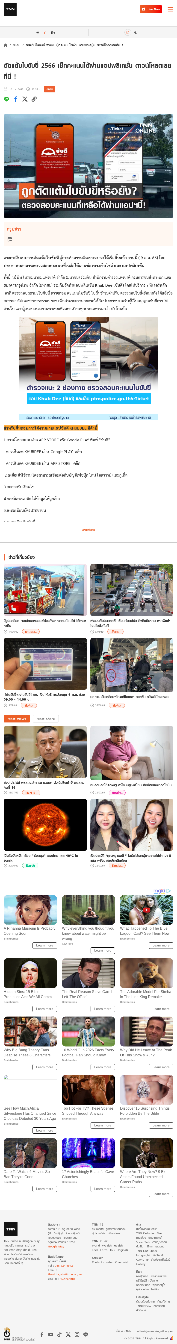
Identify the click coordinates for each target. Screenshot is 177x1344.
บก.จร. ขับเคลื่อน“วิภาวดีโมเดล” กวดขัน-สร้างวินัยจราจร (129, 697)
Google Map (56, 1246)
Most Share (46, 719)
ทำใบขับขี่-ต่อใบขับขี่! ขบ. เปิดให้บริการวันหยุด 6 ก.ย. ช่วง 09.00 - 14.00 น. (44, 697)
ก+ (53, 32)
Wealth (107, 1245)
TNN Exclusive (145, 1233)
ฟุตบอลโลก (142, 1289)
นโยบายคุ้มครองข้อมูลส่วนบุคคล (155, 1331)
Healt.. (117, 792)
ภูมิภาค (149, 1246)
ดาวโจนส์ (158, 1255)
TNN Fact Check (146, 1251)
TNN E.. (31, 792)
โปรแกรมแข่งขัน (159, 1276)
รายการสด (97, 1229)
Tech (95, 1250)
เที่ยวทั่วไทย (163, 1301)
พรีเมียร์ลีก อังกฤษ (147, 1280)
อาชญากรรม (159, 1242)
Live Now (154, 9)
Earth (30, 865)
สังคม (16, 45)
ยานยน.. (31, 631)
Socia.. (117, 865)
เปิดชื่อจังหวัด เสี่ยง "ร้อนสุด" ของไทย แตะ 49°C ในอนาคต (41, 858)
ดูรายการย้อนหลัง (116, 1229)
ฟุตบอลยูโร (159, 1285)
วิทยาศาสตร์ (155, 1237)
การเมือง (141, 1237)
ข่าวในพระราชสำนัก (146, 1229)
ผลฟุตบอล (142, 1276)
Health (118, 1245)
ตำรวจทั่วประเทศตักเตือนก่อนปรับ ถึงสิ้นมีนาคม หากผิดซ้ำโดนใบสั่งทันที (130, 623)
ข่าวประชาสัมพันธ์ (160, 1259)
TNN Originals (119, 1250)
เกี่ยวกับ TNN (123, 1331)
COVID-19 (142, 1259)
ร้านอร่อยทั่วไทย (145, 1301)
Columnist (121, 1262)
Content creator (102, 1262)
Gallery (140, 1264)
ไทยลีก (155, 1289)
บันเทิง (139, 1246)
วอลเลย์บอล (143, 1285)
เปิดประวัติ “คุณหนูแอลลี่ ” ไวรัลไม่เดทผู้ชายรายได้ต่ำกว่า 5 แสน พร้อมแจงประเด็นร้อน (130, 858)
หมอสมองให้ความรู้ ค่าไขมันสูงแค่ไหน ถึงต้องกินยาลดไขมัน (131, 785)
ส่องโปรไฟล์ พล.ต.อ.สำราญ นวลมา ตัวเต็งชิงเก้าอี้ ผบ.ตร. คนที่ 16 (44, 785)
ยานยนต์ (159, 1246)
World (96, 1245)
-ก (37, 32)
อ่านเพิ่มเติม (88, 530)
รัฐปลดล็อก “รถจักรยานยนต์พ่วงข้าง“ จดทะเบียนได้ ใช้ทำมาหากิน (45, 623)
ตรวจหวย (159, 1306)
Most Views (17, 719)
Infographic (143, 1255)
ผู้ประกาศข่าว (99, 1233)
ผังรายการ (114, 1233)
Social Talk (143, 1242)
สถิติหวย (141, 1310)
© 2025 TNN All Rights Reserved (146, 1338)
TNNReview (143, 1306)
